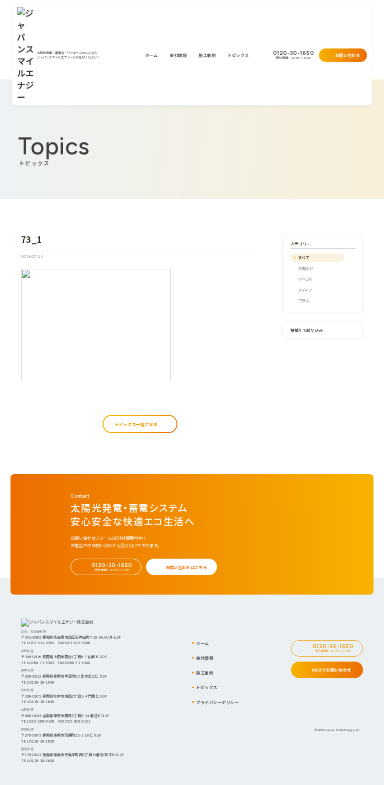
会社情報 (178, 55)
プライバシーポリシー (217, 702)
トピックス (238, 55)
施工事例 (207, 55)
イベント (305, 279)
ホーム (151, 55)
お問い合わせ (347, 55)
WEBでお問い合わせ (331, 670)
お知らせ (306, 268)
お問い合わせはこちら (186, 567)
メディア (305, 290)
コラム (304, 300)
